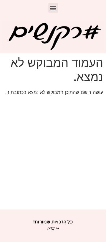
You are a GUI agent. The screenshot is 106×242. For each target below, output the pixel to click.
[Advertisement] (53, 153)
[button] (53, 8)
